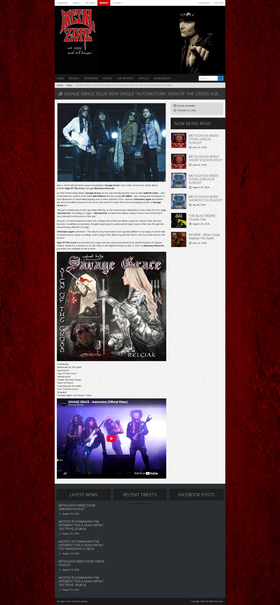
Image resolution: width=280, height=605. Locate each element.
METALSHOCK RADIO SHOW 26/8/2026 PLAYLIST (204, 179)
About (76, 2)
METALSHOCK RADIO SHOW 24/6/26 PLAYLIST (204, 139)
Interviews (91, 78)
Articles (143, 78)
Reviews (74, 78)
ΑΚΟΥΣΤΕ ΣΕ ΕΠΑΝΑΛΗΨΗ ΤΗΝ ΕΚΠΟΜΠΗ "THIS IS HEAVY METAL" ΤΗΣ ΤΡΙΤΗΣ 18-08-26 (81, 581)
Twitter (218, 2)
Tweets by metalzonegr (140, 503)
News (60, 78)
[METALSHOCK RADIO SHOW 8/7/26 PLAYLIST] (179, 201)
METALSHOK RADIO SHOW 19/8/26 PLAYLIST (81, 563)
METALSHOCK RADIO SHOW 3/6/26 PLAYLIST (206, 158)
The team (90, 2)
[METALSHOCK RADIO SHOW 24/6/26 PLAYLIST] (179, 140)
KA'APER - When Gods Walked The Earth (204, 236)
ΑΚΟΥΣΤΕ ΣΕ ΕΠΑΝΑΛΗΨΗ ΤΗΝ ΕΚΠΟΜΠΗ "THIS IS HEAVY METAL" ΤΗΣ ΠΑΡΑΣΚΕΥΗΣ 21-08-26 (81, 545)
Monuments (162, 78)
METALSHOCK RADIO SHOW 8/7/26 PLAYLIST (206, 198)
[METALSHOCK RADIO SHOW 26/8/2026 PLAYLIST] (179, 180)
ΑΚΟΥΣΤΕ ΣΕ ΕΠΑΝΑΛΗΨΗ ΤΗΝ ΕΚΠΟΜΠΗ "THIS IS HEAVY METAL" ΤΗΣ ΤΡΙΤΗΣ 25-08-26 (81, 525)
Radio (104, 3)
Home (60, 85)
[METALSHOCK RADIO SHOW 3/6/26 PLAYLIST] (179, 161)
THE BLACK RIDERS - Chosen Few (203, 217)
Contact (118, 2)
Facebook (204, 2)
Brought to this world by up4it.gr (72, 601)
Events (107, 78)
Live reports (125, 78)
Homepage (62, 2)
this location (90, 248)
